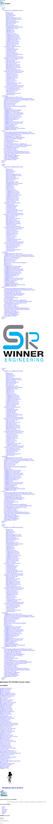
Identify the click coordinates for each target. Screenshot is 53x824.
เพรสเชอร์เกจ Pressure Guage (9, 296)
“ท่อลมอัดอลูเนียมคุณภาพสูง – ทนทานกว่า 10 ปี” (13, 136)
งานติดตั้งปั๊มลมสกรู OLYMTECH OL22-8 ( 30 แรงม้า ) (13, 121)
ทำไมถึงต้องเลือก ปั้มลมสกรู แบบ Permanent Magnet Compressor (15, 146)
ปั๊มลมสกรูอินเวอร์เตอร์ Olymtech (10, 103)
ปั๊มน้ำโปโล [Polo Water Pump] (11, 63)
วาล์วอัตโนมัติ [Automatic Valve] (11, 84)
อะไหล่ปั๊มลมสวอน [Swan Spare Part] (12, 37)
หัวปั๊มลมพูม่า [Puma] (10, 29)
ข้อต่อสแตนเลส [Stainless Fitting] (12, 90)
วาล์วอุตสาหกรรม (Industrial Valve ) (10, 154)
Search (1, 5)
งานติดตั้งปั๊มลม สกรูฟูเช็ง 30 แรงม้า (10, 124)
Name (1, 817)
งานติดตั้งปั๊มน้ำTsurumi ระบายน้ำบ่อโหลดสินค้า (12, 110)
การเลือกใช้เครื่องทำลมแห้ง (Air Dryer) (11, 141)
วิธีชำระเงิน (4, 160)
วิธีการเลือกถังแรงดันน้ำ (8, 142)
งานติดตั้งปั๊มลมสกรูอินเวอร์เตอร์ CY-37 (11, 119)
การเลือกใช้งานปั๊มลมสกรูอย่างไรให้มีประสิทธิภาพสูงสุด (14, 137)
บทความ (3, 130)
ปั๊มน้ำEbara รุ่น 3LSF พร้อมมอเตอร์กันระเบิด (12, 257)
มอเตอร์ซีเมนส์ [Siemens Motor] (11, 55)
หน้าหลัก (3, 7)
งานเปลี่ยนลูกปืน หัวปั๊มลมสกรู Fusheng (11, 283)
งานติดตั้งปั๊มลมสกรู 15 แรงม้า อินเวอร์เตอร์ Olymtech (13, 112)
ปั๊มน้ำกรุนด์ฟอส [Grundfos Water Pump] (13, 62)
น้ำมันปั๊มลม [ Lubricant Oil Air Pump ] (12, 41)
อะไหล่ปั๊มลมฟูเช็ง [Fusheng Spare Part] (13, 36)
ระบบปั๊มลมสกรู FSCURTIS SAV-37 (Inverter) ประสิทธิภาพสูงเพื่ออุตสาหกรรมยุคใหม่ (19, 99)
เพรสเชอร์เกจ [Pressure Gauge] (11, 73)
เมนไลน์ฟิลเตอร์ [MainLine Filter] (12, 196)
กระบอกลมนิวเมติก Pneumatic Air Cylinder (13, 82)
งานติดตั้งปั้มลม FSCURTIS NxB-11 (10, 129)
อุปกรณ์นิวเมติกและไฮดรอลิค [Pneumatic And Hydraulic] (14, 71)
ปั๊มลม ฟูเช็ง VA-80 (7, 107)
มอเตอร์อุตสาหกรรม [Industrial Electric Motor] (12, 46)
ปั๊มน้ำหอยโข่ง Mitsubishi (10, 60)
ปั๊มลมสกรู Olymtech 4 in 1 (8, 108)
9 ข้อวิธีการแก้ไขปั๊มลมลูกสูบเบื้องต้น (10, 156)
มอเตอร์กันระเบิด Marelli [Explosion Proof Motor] (14, 56)
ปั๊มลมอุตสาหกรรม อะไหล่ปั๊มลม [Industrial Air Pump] (13, 10)
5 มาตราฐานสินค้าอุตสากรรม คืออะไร (11, 150)
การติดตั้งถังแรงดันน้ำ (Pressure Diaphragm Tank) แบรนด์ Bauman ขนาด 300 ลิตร (18, 98)
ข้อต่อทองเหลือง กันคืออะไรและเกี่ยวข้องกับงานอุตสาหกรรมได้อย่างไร (17, 309)
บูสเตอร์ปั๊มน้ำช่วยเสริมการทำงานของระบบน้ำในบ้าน (13, 270)
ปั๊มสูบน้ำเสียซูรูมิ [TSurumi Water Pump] (13, 64)
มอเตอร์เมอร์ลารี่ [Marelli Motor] (12, 209)
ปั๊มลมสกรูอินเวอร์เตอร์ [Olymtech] (12, 25)
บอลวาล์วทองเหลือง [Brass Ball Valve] (13, 244)
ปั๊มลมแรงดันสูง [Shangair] (10, 15)
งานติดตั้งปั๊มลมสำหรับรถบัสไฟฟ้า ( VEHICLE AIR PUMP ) (14, 128)
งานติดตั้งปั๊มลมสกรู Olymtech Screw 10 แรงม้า (12, 115)
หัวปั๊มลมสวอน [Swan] (10, 32)
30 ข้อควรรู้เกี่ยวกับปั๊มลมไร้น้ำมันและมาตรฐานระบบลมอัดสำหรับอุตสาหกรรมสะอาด (19, 133)
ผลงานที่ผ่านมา (5, 95)
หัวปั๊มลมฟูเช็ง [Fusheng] (10, 30)
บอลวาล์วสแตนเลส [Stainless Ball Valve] (13, 89)
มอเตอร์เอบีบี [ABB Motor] (11, 51)
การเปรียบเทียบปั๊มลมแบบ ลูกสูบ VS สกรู (11, 147)
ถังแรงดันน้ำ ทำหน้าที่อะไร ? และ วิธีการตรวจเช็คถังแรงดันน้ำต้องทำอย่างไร (18, 145)
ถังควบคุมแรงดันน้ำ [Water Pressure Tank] (13, 69)
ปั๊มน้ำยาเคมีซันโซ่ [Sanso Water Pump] (13, 222)
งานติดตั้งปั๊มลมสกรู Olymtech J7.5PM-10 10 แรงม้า (13, 97)
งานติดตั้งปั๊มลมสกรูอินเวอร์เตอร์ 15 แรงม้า (11, 117)
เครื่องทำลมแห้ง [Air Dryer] (11, 23)
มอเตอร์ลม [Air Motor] (10, 47)
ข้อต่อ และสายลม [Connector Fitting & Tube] (14, 72)
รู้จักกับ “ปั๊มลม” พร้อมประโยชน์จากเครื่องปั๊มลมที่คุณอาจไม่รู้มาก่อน (16, 151)
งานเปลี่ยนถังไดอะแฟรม (8, 120)
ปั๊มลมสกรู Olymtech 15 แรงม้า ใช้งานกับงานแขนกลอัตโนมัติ (15, 106)
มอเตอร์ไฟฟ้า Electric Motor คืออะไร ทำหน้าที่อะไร (13, 138)
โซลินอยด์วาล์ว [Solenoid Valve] (11, 76)
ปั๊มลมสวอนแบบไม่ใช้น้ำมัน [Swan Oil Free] (14, 19)
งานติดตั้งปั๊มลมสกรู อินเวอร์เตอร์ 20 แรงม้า (12, 111)
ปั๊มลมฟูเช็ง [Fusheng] (10, 170)
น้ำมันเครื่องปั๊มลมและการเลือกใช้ (10, 159)
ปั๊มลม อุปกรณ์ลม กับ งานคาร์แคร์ (10, 149)
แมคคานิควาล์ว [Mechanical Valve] (12, 231)
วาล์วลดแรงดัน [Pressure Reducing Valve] (13, 93)
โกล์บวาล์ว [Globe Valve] (10, 91)
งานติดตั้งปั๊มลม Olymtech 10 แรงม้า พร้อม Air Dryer (13, 123)
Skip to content (2, 0)
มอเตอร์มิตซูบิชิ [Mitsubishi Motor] (12, 49)
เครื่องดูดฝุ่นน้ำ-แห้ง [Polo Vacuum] (12, 42)
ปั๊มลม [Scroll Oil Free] (10, 24)
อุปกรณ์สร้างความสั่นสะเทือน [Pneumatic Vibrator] (15, 85)
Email (1, 818)
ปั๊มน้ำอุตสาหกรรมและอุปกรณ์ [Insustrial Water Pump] (13, 58)
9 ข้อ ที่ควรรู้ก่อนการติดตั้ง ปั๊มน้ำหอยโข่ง (11, 158)
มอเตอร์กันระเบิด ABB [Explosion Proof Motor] (14, 54)
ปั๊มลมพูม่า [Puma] (9, 12)
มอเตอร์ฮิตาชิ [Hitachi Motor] (11, 50)
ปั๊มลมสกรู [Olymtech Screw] (11, 20)
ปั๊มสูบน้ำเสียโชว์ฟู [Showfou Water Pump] (13, 67)
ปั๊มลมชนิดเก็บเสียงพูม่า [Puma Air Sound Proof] (14, 183)
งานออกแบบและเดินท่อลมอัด (9, 125)
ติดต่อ (3, 162)
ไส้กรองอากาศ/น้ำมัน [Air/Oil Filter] (12, 43)
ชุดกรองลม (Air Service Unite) (11, 80)
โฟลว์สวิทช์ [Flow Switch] (10, 235)
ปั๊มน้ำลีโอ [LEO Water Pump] (11, 68)
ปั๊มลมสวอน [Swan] (9, 16)
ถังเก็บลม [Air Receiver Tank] (11, 33)
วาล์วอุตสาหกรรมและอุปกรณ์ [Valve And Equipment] (13, 86)
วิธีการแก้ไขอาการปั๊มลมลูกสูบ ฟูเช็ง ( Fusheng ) (12, 134)
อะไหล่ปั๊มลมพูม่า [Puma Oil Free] (12, 28)
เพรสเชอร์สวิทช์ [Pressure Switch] (12, 77)
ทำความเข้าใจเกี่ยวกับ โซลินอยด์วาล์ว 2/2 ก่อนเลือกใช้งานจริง (15, 143)
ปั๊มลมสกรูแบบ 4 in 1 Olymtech (9, 104)
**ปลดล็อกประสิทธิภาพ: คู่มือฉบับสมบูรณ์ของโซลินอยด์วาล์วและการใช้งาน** (18, 132)
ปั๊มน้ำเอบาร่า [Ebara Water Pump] (12, 59)
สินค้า (3, 9)
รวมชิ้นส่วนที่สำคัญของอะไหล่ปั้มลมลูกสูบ (11, 155)
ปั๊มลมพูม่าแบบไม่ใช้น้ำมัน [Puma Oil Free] (13, 17)
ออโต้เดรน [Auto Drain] (10, 81)
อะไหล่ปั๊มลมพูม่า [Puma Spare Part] (12, 34)
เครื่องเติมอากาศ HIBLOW (11, 45)
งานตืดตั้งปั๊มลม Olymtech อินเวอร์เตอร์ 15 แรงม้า (13, 116)
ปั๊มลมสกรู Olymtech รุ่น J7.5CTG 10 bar (11, 102)
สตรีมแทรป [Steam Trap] (10, 94)
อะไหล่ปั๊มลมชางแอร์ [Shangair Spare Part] (13, 38)
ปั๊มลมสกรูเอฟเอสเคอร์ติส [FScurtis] (12, 21)
